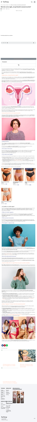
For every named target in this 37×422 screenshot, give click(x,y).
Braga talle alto (3, 397)
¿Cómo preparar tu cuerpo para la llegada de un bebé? (9, 365)
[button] (18, 59)
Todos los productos (3, 399)
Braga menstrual (3, 390)
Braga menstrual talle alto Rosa (17, 182)
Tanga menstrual (3, 392)
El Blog (7, 394)
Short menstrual (3, 394)
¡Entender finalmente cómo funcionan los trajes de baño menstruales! (26, 365)
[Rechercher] (31, 1)
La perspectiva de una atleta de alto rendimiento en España (10, 382)
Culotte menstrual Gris (6, 201)
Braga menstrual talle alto (29, 182)
